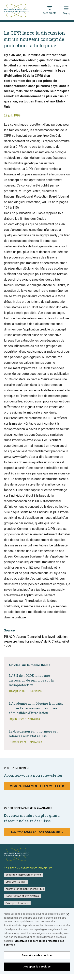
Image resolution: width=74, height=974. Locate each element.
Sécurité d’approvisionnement (23, 874)
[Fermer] (67, 914)
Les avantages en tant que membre (37, 831)
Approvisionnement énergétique (25, 889)
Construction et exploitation (22, 896)
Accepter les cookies (37, 966)
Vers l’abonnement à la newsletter (37, 786)
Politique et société (17, 903)
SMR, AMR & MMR (16, 881)
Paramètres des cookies (37, 955)
